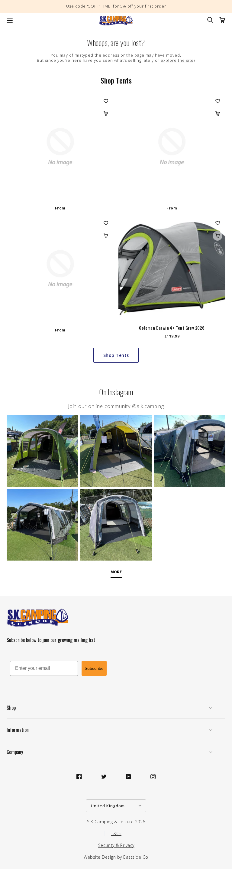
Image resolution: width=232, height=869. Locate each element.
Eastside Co (135, 857)
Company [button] (15, 751)
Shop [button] (11, 707)
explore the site (177, 60)
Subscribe (94, 668)
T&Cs (116, 833)
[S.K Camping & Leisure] (116, 20)
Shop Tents (116, 355)
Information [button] (18, 729)
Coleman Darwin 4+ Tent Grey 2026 (172, 328)
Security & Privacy (116, 845)
